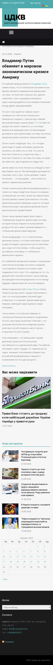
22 (38, 562)
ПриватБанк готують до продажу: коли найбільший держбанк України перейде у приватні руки (26, 417)
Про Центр (35, 3)
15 (38, 557)
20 (24, 562)
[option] (26, 402)
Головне (9, 642)
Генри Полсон (33, 289)
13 (24, 557)
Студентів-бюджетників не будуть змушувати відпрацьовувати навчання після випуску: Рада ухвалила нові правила (35, 489)
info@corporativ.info (18, 628)
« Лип (4, 579)
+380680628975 (14, 632)
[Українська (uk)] (47, 5)
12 (18, 557)
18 (11, 562)
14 (31, 557)
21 (31, 562)
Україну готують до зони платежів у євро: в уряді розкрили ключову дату (33, 472)
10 (4, 557)
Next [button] (49, 407)
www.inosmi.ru (9, 365)
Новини (17, 54)
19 (18, 562)
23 (45, 562)
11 (11, 557)
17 (4, 562)
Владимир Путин (39, 83)
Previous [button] (4, 407)
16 (45, 557)
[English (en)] (43, 5)
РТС (37, 122)
